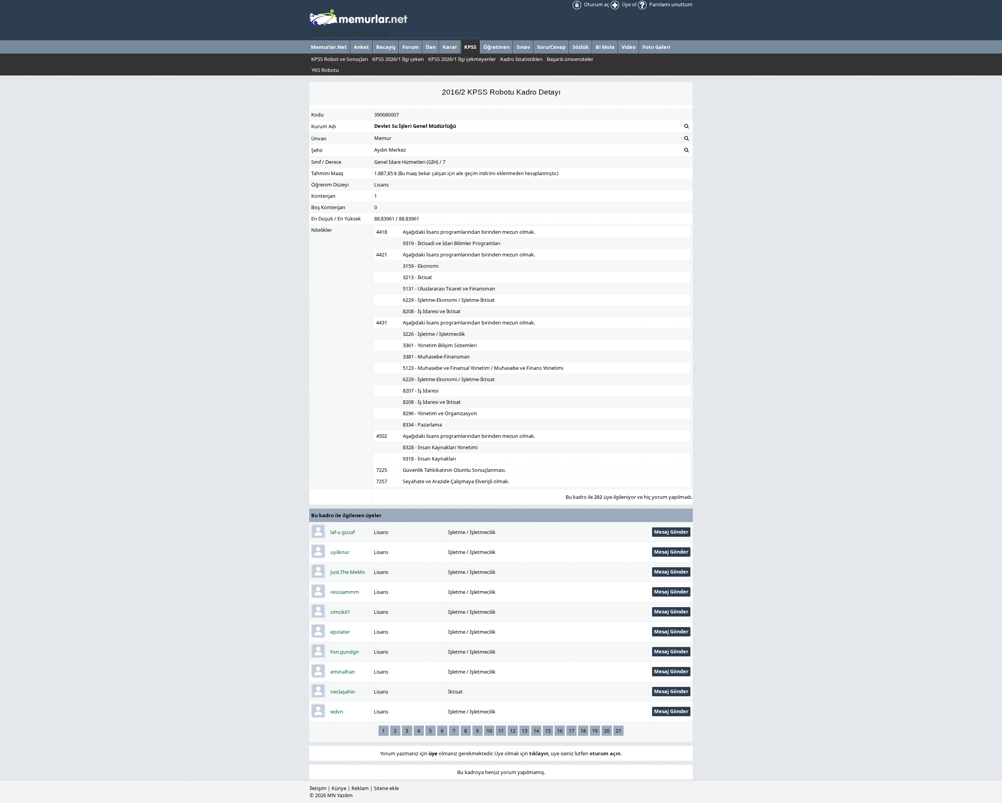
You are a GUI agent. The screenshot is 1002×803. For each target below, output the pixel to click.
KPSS (470, 46)
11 (501, 730)
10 (489, 730)
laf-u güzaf (342, 532)
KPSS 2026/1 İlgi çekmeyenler (462, 59)
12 (512, 730)
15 (548, 730)
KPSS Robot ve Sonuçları (339, 59)
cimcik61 (340, 611)
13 (524, 730)
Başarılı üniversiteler (570, 59)
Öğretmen (496, 46)
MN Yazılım (340, 795)
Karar (450, 46)
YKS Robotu (325, 69)
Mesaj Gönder (671, 531)
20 (606, 730)
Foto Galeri (656, 46)
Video (629, 46)
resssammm (344, 591)
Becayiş (385, 46)
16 (559, 730)
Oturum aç (596, 4)
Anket (361, 46)
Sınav (523, 46)
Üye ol (628, 4)
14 (536, 730)
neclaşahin (342, 691)
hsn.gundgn (344, 651)
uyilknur (340, 552)
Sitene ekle (386, 788)
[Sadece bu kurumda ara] (686, 126)
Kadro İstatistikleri (521, 59)
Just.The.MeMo (347, 571)
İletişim (318, 788)
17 (571, 730)
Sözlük (581, 46)
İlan (431, 46)
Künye (339, 788)
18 (583, 730)
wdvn (336, 711)
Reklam (360, 788)
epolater (340, 631)
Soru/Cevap (551, 46)
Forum (410, 46)
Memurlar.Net (329, 46)
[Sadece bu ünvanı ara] (686, 138)
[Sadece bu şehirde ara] (686, 150)
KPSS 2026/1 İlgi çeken (398, 59)
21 (618, 730)
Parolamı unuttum (670, 4)
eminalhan (342, 671)
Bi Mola (605, 46)
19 (595, 730)
